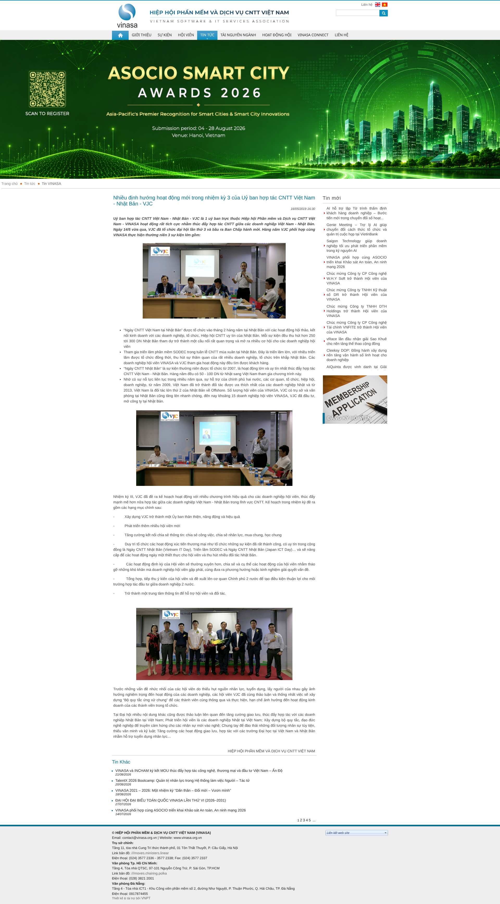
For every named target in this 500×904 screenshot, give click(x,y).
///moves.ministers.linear (150, 853)
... (314, 820)
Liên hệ (367, 5)
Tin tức (29, 183)
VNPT (146, 898)
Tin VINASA (51, 183)
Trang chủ (9, 183)
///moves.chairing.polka (149, 873)
